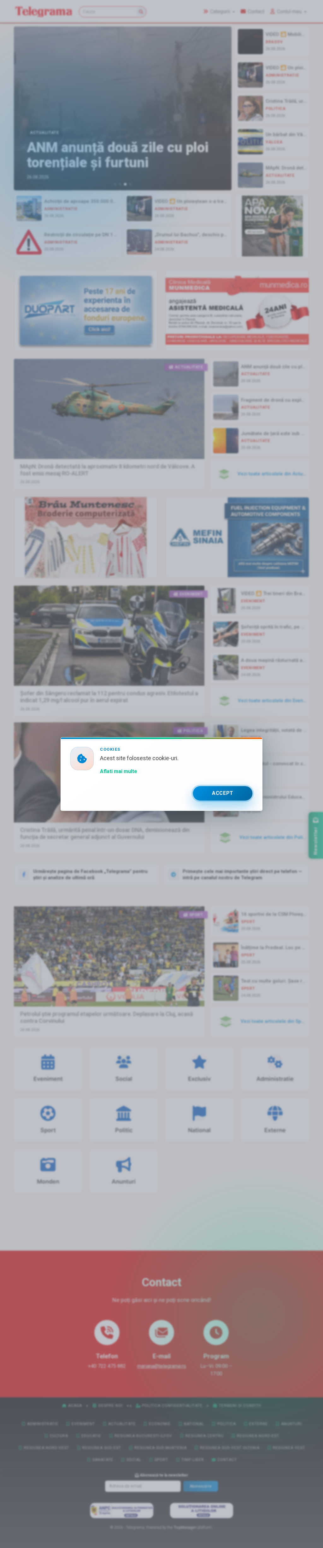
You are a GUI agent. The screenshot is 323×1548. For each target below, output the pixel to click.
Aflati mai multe (118, 771)
